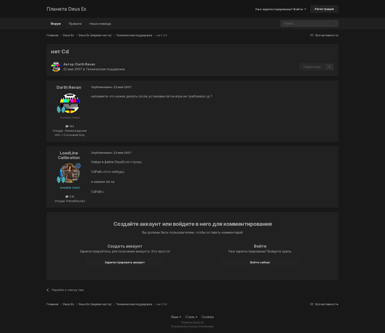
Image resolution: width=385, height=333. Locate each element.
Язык (175, 317)
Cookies (208, 317)
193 (71, 126)
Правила (75, 23)
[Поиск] (333, 23)
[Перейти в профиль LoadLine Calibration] (70, 173)
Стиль (190, 317)
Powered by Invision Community (192, 326)
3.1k (71, 196)
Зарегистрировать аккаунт (125, 262)
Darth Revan (85, 64)
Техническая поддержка (105, 69)
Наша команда (100, 23)
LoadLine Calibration (69, 155)
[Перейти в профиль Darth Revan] (56, 67)
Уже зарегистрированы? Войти (279, 9)
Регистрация (324, 9)
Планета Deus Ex (66, 9)
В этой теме (314, 23)
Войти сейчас (260, 262)
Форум (56, 23)
